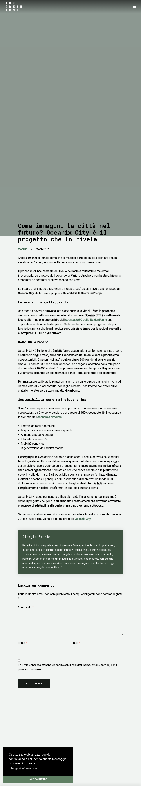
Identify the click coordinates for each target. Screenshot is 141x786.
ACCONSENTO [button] (38, 779)
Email (76, 642)
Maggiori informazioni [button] (23, 768)
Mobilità (22, 249)
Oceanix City (83, 519)
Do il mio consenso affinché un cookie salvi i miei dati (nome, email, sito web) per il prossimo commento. (67, 667)
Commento (26, 607)
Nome (22, 642)
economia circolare (49, 417)
